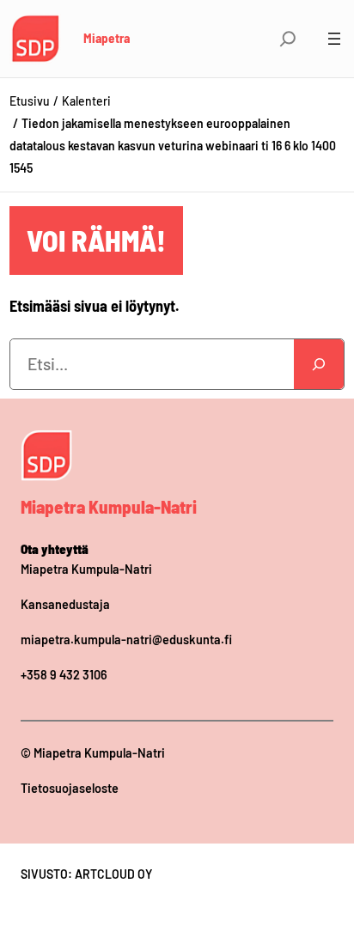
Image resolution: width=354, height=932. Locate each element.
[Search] (319, 364)
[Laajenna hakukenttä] (288, 38)
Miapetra (106, 38)
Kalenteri (86, 101)
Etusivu (29, 101)
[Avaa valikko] (334, 38)
